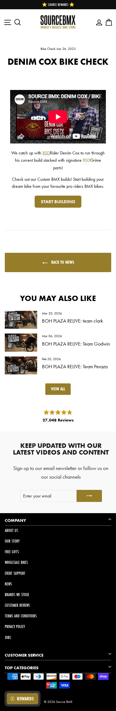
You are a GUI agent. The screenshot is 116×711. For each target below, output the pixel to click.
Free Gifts (12, 552)
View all (58, 389)
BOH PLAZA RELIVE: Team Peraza (75, 366)
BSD (46, 153)
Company (15, 520)
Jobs (8, 637)
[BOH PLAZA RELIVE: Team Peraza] (21, 365)
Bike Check (48, 49)
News (8, 584)
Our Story (12, 541)
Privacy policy (15, 626)
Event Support (15, 573)
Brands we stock (17, 594)
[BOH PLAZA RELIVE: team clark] (21, 320)
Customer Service (24, 655)
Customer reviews (17, 605)
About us (11, 530)
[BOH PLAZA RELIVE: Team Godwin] (21, 342)
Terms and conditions (21, 616)
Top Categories (22, 667)
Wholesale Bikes (16, 562)
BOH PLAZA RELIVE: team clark (72, 321)
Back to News (62, 262)
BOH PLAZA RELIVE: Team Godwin (76, 344)
